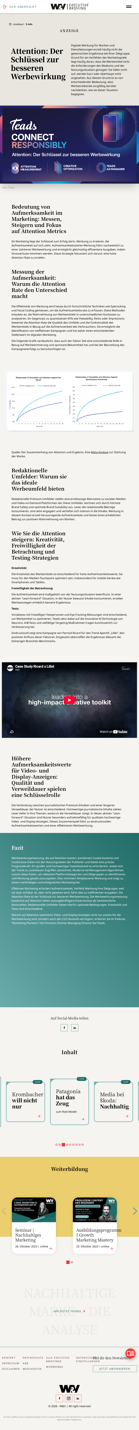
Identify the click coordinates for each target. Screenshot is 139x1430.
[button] (56, 1145)
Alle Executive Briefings (58, 1359)
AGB (26, 1363)
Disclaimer (11, 1368)
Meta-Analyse (99, 452)
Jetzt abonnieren (115, 1369)
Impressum (10, 1363)
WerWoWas (54, 1366)
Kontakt (9, 1357)
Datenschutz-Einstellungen (88, 1359)
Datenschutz (33, 1357)
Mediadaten (32, 1368)
